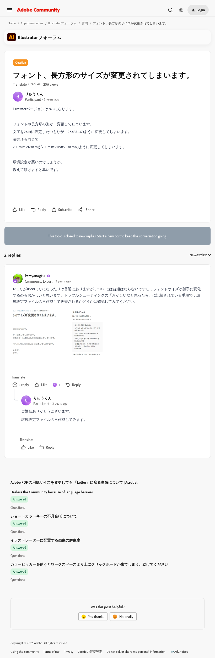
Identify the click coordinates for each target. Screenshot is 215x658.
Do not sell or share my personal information (135, 652)
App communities (32, 23)
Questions (17, 507)
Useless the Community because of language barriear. (52, 492)
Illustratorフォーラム (62, 23)
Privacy (68, 652)
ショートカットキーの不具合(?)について (43, 516)
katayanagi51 (35, 276)
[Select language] (181, 10)
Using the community (24, 652)
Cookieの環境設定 (90, 652)
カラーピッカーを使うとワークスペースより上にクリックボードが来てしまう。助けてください (89, 564)
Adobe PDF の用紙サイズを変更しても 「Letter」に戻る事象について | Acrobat (73, 482)
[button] (9, 11)
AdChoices (181, 652)
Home (12, 23)
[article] (107, 331)
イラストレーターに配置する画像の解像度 (45, 540)
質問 (85, 23)
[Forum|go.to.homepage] (38, 10)
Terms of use (51, 652)
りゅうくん (34, 94)
